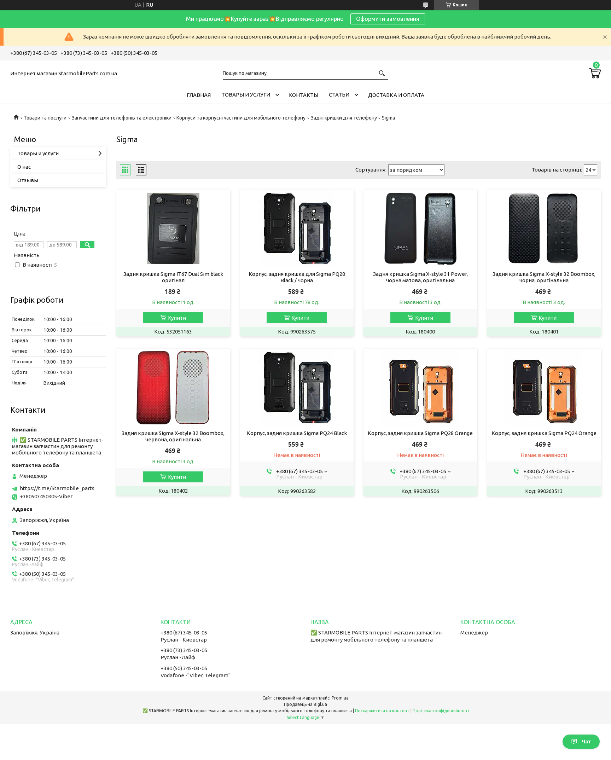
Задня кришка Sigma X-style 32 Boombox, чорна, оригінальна (544, 277)
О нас (24, 167)
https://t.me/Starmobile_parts (57, 488)
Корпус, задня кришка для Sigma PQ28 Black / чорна (297, 277)
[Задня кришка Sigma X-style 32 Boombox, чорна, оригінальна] (544, 228)
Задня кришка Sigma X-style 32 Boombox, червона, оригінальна (173, 436)
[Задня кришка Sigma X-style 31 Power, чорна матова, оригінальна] (420, 228)
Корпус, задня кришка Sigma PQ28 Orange (420, 433)
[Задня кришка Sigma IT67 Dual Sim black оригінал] (173, 228)
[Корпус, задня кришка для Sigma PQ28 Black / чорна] (297, 228)
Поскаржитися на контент (382, 710)
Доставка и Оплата (396, 95)
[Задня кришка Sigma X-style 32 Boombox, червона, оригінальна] (173, 388)
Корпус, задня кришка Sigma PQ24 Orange (544, 433)
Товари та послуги (45, 118)
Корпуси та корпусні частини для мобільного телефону (241, 118)
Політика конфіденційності (441, 710)
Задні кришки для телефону (344, 118)
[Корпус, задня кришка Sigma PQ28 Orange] (420, 388)
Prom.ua (340, 698)
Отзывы (27, 180)
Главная (199, 95)
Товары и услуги (245, 95)
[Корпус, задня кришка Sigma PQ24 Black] (297, 388)
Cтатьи (339, 95)
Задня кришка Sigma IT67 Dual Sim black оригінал (173, 277)
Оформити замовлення (387, 19)
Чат (586, 741)
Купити (177, 318)
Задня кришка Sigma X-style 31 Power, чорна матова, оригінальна (420, 277)
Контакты (303, 95)
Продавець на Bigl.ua (305, 704)
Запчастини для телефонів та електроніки (121, 118)
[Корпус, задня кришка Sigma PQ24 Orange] (544, 388)
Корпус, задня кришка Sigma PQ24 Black (297, 433)
